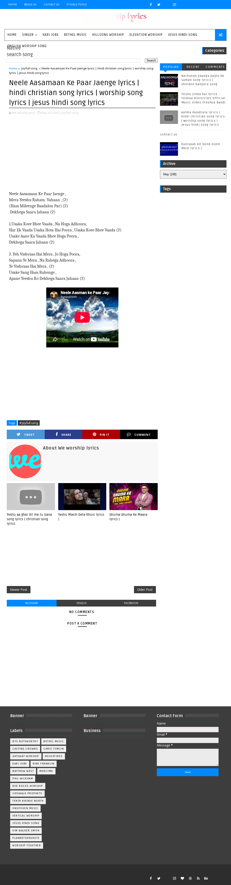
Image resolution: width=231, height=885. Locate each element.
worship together (26, 845)
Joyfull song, (70, 113)
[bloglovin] (182, 878)
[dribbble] (190, 878)
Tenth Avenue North (28, 801)
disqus (81, 603)
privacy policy (77, 4)
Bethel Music (75, 35)
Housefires (54, 756)
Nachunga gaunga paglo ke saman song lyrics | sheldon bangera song (202, 80)
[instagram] (174, 4)
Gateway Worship (25, 756)
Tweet (29, 435)
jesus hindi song (25, 823)
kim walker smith (25, 830)
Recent (193, 67)
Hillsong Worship (108, 35)
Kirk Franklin (44, 763)
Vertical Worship (25, 815)
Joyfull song (29, 68)
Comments (215, 67)
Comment (142, 435)
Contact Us (51, 4)
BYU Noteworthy (25, 741)
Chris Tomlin (54, 748)
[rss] (198, 878)
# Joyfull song (29, 423)
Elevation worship (146, 35)
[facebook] (151, 4)
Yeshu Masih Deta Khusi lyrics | (81, 517)
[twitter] (158, 4)
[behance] (206, 878)
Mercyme (46, 771)
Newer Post (18, 589)
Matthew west (23, 771)
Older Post (145, 589)
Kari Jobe (51, 35)
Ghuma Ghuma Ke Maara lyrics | (128, 517)
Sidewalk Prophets (27, 793)
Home (12, 4)
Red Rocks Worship (27, 786)
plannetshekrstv (25, 838)
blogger (31, 603)
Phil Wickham (22, 778)
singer (28, 35)
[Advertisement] (82, 153)
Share (66, 435)
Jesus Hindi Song (182, 35)
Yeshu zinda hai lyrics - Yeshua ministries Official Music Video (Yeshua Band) (203, 98)
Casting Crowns (25, 748)
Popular (171, 67)
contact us (169, 134)
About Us (30, 4)
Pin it (104, 435)
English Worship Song (27, 46)
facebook (131, 603)
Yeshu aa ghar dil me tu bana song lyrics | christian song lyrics (29, 519)
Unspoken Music (25, 808)
